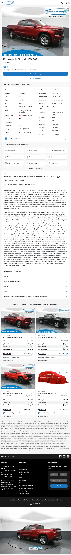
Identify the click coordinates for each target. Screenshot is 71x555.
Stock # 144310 (6, 391)
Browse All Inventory (35, 74)
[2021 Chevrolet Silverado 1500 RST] (18, 320)
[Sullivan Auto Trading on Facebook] (60, 456)
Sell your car (22, 480)
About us (21, 477)
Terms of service (24, 493)
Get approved (23, 469)
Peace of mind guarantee (26, 485)
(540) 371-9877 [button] (8, 489)
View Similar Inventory (35, 78)
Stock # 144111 (41, 335)
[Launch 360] (35, 548)
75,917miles (29, 340)
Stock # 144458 (6, 335)
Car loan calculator (24, 472)
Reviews (21, 483)
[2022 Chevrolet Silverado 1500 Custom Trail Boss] (18, 376)
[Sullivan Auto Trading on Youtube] (64, 456)
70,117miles (64, 396)
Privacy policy (23, 491)
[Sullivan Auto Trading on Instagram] (68, 456)
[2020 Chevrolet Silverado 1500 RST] (53, 320)
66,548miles (29, 396)
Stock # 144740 (41, 391)
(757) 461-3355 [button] (8, 476)
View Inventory (23, 467)
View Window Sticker (14, 139)
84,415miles (64, 340)
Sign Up (59, 485)
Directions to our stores (26, 488)
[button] (62, 2)
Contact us (22, 475)
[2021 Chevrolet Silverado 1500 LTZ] (53, 376)
